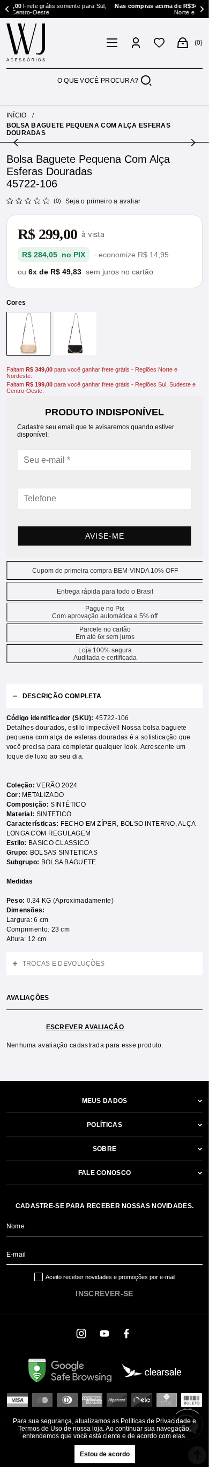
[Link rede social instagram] (82, 1333)
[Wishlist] (159, 42)
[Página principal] (53, 42)
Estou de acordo (105, 1454)
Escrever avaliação (85, 1027)
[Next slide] (201, 9)
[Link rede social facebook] (127, 1333)
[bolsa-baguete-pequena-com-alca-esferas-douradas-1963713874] (28, 334)
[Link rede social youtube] (104, 1333)
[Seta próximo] (192, 142)
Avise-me (104, 536)
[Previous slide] (8, 9)
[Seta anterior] (16, 142)
